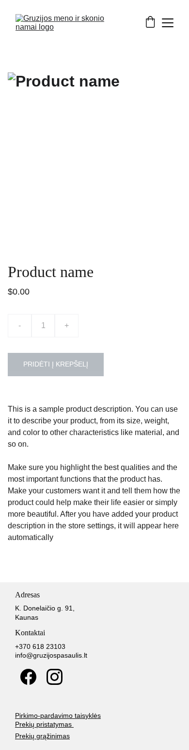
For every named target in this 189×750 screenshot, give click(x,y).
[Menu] (167, 22)
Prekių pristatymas (44, 724)
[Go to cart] (150, 23)
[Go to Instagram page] (55, 677)
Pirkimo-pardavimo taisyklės (58, 715)
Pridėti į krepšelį (55, 364)
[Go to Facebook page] (28, 677)
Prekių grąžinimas (42, 736)
